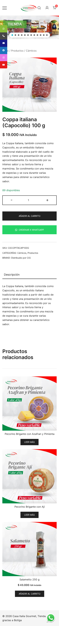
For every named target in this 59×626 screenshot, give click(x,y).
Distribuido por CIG (21, 257)
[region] (29, 27)
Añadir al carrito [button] (29, 593)
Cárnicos (31, 50)
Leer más (29, 442)
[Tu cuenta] (47, 8)
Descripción (12, 274)
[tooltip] (3, 28)
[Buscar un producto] (39, 8)
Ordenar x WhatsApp (31, 229)
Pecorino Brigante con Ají (29, 506)
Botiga (18, 620)
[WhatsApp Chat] (51, 618)
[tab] (29, 275)
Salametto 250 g (29, 579)
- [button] (12, 199)
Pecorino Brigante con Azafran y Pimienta (29, 433)
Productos (17, 50)
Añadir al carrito (29, 216)
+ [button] (47, 199)
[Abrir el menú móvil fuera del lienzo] (4, 8)
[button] (12, 35)
